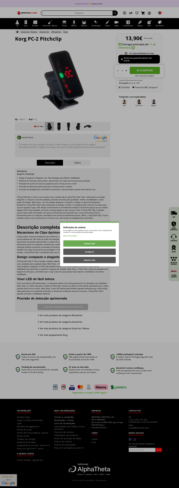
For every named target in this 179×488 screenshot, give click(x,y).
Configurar (89, 251)
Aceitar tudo (89, 243)
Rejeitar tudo (89, 260)
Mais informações (70, 236)
